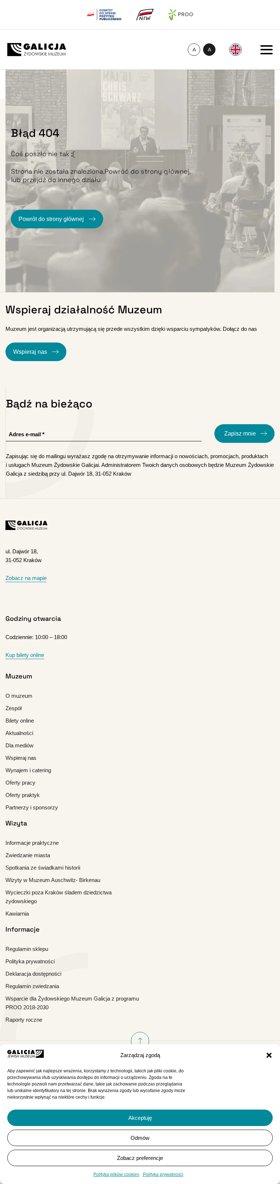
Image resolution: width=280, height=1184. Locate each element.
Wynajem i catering (28, 770)
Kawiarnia (17, 913)
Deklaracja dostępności (33, 974)
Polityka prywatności (163, 1174)
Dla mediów (19, 745)
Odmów (140, 1138)
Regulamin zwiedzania (32, 986)
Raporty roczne (23, 1020)
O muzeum (18, 696)
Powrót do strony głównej (52, 219)
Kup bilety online (24, 655)
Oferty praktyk (22, 795)
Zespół (13, 708)
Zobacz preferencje (140, 1158)
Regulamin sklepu (26, 949)
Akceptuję (140, 1118)
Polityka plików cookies (116, 1174)
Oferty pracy (20, 782)
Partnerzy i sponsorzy (31, 807)
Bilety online (19, 720)
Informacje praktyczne (32, 843)
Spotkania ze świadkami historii (42, 867)
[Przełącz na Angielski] (235, 49)
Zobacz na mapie (26, 578)
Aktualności (19, 733)
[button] (269, 1055)
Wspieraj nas (30, 352)
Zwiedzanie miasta (27, 855)
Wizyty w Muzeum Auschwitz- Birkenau (52, 880)
